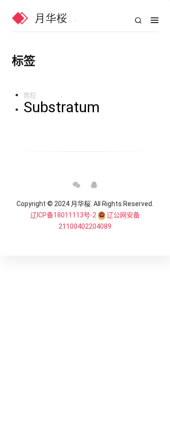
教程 (30, 95)
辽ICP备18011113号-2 (63, 215)
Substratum (62, 107)
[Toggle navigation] (154, 20)
